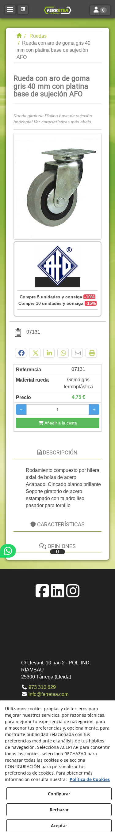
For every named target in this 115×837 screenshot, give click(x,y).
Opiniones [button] (61, 548)
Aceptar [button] (59, 825)
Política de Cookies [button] (90, 779)
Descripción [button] (60, 452)
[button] (57, 10)
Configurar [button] (59, 794)
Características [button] (60, 524)
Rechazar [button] (59, 810)
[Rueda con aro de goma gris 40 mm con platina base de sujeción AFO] (57, 186)
